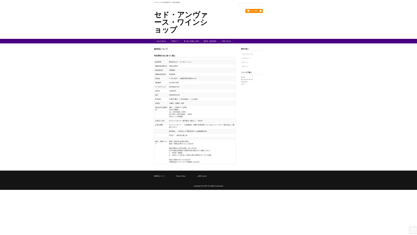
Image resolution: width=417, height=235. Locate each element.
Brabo (243, 77)
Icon (242, 84)
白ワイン (245, 62)
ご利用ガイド (175, 41)
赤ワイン (245, 66)
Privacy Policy (180, 176)
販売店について (159, 176)
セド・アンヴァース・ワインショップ (181, 22)
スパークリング (247, 54)
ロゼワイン (246, 58)
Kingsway (244, 82)
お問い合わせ (226, 41)
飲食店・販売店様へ (210, 41)
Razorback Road (247, 79)
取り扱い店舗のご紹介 (191, 41)
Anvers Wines (161, 41)
